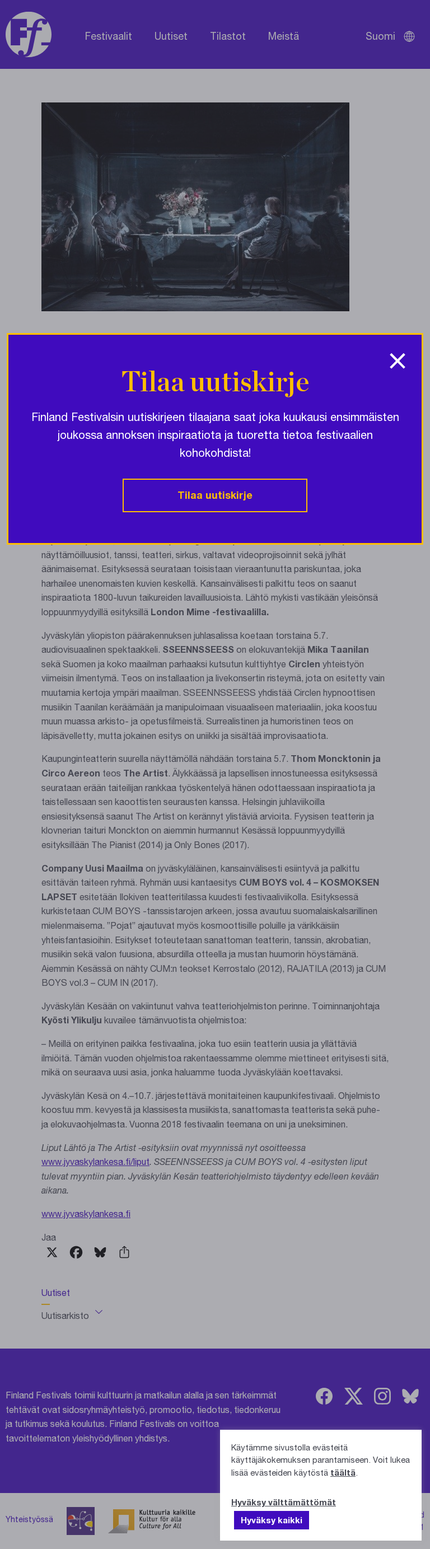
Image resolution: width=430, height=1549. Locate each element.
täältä (343, 1472)
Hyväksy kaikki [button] (271, 1520)
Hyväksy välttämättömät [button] (283, 1502)
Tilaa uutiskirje (215, 495)
